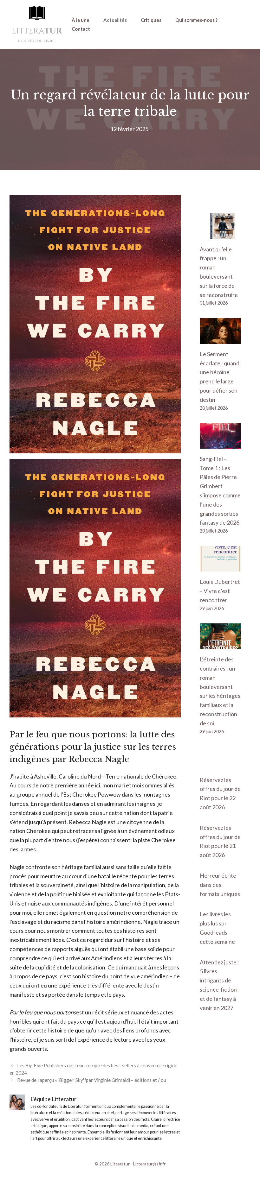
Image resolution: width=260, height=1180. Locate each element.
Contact (81, 29)
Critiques (151, 20)
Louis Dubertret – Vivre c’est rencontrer (220, 590)
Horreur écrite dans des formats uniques (220, 884)
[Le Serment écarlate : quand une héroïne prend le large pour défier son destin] (220, 339)
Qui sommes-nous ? (196, 20)
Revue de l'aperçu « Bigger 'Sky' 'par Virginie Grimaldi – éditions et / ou (91, 1080)
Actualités (115, 20)
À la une (80, 20)
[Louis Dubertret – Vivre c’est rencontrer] (220, 567)
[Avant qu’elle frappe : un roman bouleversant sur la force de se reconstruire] (220, 234)
